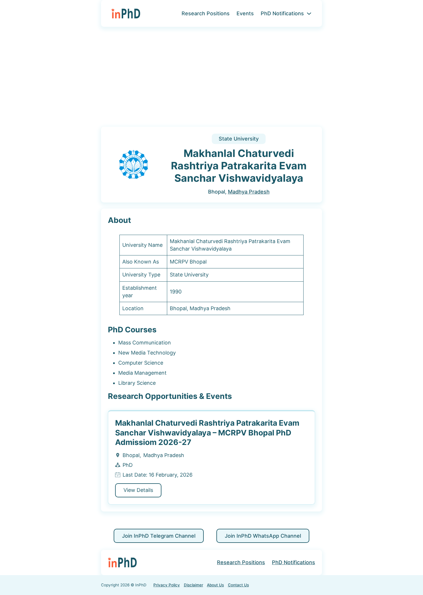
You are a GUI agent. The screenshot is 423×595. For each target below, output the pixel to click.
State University (239, 139)
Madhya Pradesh (249, 192)
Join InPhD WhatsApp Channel (263, 536)
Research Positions (206, 13)
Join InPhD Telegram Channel (158, 536)
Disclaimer (193, 585)
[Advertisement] (211, 80)
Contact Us (238, 585)
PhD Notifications (282, 13)
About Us (215, 585)
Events (245, 13)
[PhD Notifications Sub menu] (309, 13)
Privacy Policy (166, 585)
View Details (138, 490)
